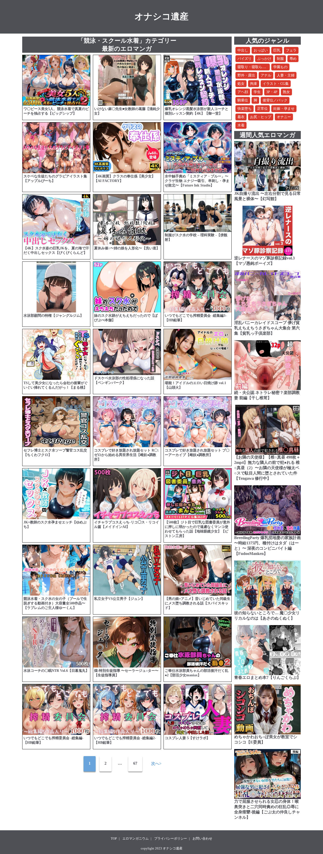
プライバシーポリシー (170, 838)
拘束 (253, 84)
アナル (266, 75)
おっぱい (261, 50)
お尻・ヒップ (260, 117)
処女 (241, 84)
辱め (293, 59)
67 (135, 763)
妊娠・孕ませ (283, 109)
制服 (280, 59)
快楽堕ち (244, 109)
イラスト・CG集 (276, 84)
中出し (242, 50)
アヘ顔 (242, 92)
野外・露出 (246, 75)
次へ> (156, 763)
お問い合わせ (202, 838)
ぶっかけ (264, 59)
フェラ (291, 50)
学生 (257, 92)
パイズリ (244, 59)
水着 (241, 125)
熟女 (286, 92)
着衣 (241, 117)
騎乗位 (242, 100)
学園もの (280, 67)
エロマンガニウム (135, 838)
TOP (114, 838)
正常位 (262, 109)
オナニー (284, 117)
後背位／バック (275, 100)
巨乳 (276, 50)
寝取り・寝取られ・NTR (256, 67)
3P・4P (271, 92)
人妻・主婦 (285, 75)
